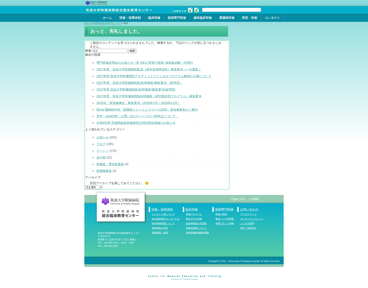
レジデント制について (163, 214)
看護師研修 (227, 17)
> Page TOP (237, 198)
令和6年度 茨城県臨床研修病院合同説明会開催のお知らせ (136, 122)
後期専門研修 (177, 17)
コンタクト (272, 17)
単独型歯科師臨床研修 (197, 232)
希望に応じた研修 (224, 223)
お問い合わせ (249, 209)
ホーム (107, 17)
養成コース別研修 (224, 219)
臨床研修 (154, 17)
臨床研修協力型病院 (196, 223)
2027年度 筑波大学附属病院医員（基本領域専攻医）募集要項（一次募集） (148, 69)
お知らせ (102, 137)
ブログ (101, 144)
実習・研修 (249, 17)
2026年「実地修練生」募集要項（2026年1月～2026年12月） (138, 103)
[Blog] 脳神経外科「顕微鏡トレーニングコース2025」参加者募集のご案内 (147, 109)
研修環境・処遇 (160, 232)
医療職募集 (104, 171)
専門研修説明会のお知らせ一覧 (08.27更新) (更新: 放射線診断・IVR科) (144, 62)
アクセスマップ (248, 214)
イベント (102, 150)
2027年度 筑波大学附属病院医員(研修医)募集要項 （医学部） (139, 82)
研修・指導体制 (130, 17)
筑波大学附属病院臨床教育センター (102, 23)
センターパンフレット (251, 219)
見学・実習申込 (248, 228)
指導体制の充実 (160, 228)
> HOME (254, 198)
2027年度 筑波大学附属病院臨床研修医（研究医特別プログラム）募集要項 (148, 96)
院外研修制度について (163, 223)
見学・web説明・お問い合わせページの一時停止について (137, 116)
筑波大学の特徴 (194, 219)
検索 (88, 50)
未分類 (101, 157)
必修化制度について (196, 228)
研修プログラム (194, 214)
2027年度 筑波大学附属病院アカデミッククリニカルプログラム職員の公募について (153, 76)
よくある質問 (247, 223)
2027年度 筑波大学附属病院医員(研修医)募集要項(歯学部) (135, 89)
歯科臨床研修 (203, 17)
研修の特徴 (221, 214)
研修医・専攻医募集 (110, 164)
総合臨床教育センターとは (165, 219)
